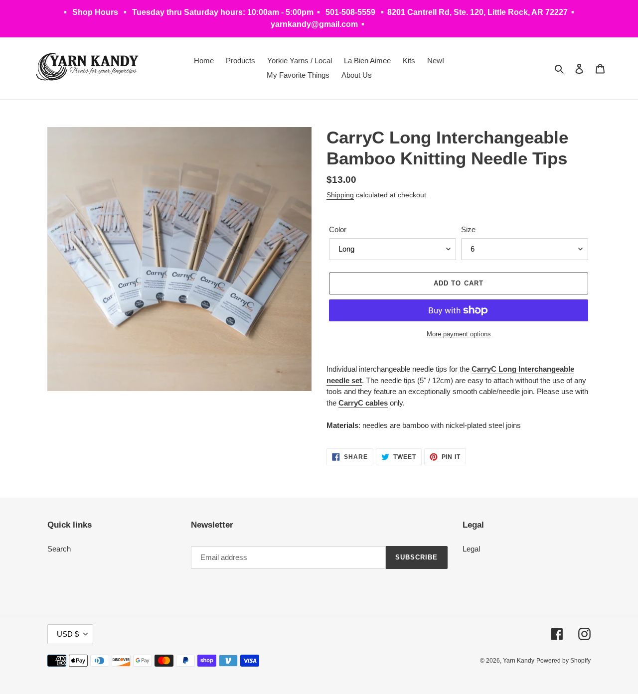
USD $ (68, 634)
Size (468, 229)
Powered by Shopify (563, 660)
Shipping (340, 195)
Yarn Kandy (518, 660)
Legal (471, 549)
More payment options (459, 334)
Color (337, 229)
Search (59, 549)
